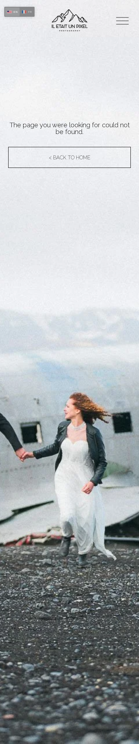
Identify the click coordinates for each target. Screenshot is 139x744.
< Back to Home (70, 157)
